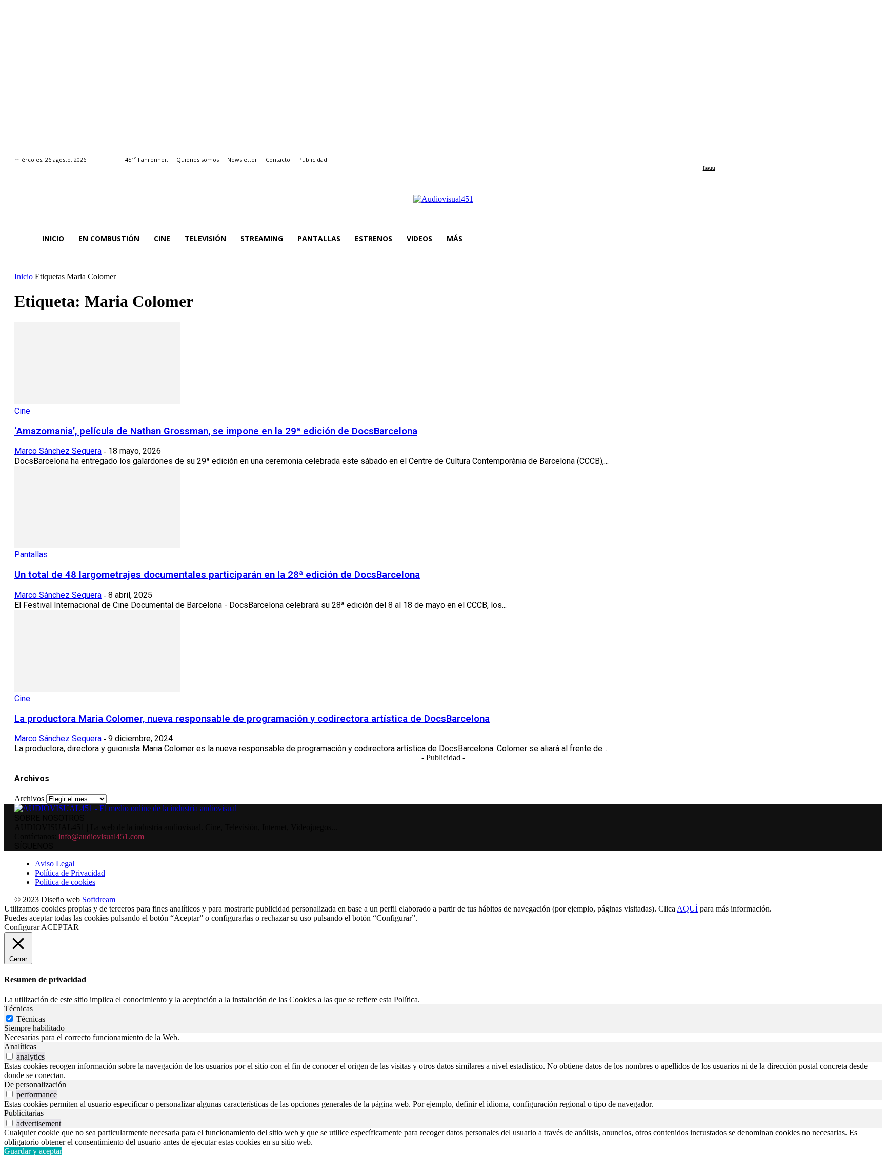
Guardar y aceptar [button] (33, 1151)
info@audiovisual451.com (101, 836)
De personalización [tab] (35, 1084)
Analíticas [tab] (20, 1046)
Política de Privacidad (70, 872)
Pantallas (31, 555)
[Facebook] (706, 154)
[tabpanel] (443, 1037)
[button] (859, 238)
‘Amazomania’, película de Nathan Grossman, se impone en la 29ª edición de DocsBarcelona (215, 431)
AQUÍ (687, 908)
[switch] (9, 1056)
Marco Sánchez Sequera (58, 451)
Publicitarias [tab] (24, 1113)
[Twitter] (741, 154)
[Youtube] (753, 154)
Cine (22, 411)
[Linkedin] (729, 154)
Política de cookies (65, 882)
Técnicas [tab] (18, 1008)
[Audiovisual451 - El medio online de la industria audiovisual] (443, 204)
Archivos (29, 798)
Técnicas (30, 1018)
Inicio (23, 276)
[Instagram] (717, 154)
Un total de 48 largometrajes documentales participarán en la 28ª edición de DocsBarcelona (217, 575)
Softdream (98, 899)
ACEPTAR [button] (60, 927)
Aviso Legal (54, 863)
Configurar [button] (21, 927)
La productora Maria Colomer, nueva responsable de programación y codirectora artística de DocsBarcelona (252, 718)
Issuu (709, 168)
